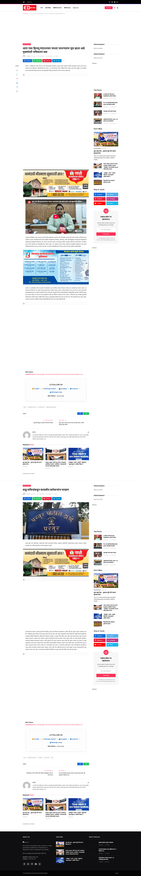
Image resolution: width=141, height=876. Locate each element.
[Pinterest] (17, 78)
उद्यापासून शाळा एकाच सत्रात (109, 111)
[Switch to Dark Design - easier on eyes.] (115, 7)
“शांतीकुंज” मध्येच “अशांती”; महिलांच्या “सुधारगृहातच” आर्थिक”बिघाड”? (77, 463)
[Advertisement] (70, 28)
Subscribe (108, 7)
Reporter (29, 2)
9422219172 (28, 374)
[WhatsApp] (17, 74)
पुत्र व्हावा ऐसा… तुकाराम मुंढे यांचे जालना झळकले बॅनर (32, 463)
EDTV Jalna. (29, 873)
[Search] (117, 8)
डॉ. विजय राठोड (41, 407)
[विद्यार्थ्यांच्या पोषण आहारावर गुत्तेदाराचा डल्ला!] (98, 182)
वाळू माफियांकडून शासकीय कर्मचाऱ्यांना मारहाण (43, 422)
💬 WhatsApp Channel (49, 388)
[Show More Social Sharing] (63, 60)
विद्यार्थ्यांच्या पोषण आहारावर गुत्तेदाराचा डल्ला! (109, 181)
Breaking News (97, 148)
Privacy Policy (107, 239)
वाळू (52, 757)
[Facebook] (17, 70)
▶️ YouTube (35, 388)
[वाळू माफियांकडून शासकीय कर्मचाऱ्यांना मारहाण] (56, 521)
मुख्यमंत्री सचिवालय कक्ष (51, 407)
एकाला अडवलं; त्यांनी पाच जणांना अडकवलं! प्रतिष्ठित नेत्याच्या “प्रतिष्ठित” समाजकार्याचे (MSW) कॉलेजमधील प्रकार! (56, 464)
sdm (25, 757)
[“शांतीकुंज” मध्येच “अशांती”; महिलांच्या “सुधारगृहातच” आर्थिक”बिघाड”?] (78, 454)
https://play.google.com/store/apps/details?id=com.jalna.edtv (51, 374)
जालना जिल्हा (48, 7)
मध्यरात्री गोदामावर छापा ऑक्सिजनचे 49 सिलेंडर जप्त (107, 850)
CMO (25, 407)
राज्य (42, 7)
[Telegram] (17, 87)
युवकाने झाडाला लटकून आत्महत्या (106, 842)
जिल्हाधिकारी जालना (32, 407)
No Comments (41, 56)
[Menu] (24, 2)
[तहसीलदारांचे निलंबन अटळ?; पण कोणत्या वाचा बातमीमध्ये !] (98, 121)
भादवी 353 (46, 757)
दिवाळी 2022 (67, 7)
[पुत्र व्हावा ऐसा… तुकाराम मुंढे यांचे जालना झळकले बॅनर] (33, 454)
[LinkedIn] (17, 82)
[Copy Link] (17, 91)
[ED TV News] (29, 7)
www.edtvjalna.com (77, 374)
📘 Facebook (74, 388)
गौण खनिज (40, 757)
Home (31, 13)
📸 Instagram (63, 388)
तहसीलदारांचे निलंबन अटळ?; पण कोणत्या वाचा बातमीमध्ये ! (110, 120)
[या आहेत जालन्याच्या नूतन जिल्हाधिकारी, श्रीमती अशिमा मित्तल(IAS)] (98, 96)
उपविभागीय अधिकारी (32, 757)
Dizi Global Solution (42, 873)
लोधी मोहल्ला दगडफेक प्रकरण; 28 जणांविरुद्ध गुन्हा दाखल (106, 858)
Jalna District (26, 44)
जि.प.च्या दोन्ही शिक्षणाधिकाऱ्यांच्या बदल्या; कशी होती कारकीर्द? (110, 103)
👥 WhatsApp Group (56, 392)
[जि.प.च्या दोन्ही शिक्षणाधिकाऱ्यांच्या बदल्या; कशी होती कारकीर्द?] (98, 104)
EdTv (29, 56)
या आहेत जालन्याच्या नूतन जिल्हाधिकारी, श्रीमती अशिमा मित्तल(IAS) (109, 95)
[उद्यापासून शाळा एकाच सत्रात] (98, 113)
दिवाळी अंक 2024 (57, 7)
